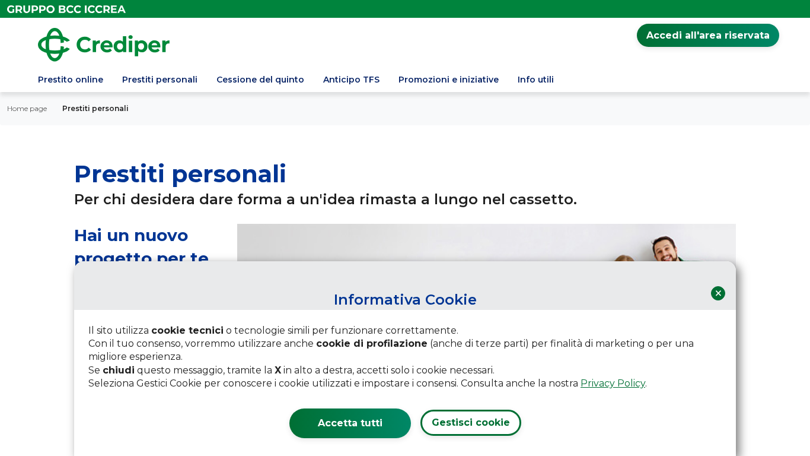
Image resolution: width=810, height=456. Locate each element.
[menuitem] (70, 81)
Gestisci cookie (471, 422)
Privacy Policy (613, 383)
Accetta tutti (350, 423)
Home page (27, 108)
